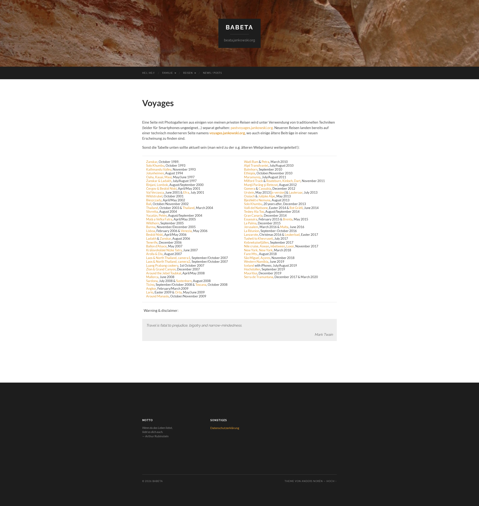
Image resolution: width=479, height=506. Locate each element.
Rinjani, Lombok (157, 185)
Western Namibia (256, 261)
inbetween (277, 246)
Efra (186, 192)
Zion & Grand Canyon (161, 269)
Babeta (239, 27)
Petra (265, 162)
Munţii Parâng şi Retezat (261, 185)
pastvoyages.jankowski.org (252, 127)
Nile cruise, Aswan (256, 246)
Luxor (290, 246)
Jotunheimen (155, 173)
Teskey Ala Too (254, 211)
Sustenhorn (184, 281)
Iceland (249, 265)
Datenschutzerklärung (224, 428)
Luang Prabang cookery (162, 265)
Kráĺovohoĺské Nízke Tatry (164, 250)
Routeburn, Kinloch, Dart (283, 181)
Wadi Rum (251, 162)
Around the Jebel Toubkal (163, 273)
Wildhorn (152, 223)
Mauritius (250, 273)
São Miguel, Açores (257, 258)
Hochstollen (252, 269)
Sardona (152, 281)
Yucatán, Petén (156, 215)
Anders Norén (312, 481)
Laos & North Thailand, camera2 (168, 261)
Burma (150, 227)
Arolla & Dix (154, 254)
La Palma (250, 223)
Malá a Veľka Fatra (159, 219)
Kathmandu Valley (158, 169)
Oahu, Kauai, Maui (159, 177)
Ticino (150, 285)
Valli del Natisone (256, 208)
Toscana (200, 285)
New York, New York (258, 250)
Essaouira (250, 219)
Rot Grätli (296, 208)
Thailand (152, 208)
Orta (178, 292)
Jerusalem (251, 227)
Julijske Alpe (266, 196)
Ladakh (151, 238)
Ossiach (249, 196)
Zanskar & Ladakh (158, 181)
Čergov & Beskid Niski (161, 188)
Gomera (249, 188)
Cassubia (265, 188)
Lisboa (150, 231)
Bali (148, 204)
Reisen (188, 72)
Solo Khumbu (155, 165)
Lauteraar (296, 192)
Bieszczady (153, 200)
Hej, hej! (148, 72)
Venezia (186, 231)
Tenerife (152, 242)
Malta (284, 227)
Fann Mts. (251, 254)
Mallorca (152, 277)
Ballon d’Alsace (156, 246)
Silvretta (152, 211)
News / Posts (212, 72)
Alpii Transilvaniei (256, 165)
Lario (149, 292)
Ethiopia (249, 173)
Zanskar (151, 162)
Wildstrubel (154, 196)
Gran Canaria (253, 215)
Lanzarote (251, 235)
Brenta (287, 219)
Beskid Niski (154, 235)
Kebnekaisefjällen (256, 242)
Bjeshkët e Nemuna (257, 200)
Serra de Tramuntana (258, 277)
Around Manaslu (157, 296)
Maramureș (252, 177)
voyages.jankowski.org (227, 133)
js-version (278, 192)
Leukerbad (292, 235)
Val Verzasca (155, 192)
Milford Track (253, 181)
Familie (167, 72)
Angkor (151, 288)
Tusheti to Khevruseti (258, 238)
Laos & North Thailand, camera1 (168, 258)
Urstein (249, 192)
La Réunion (251, 231)
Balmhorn (250, 169)
